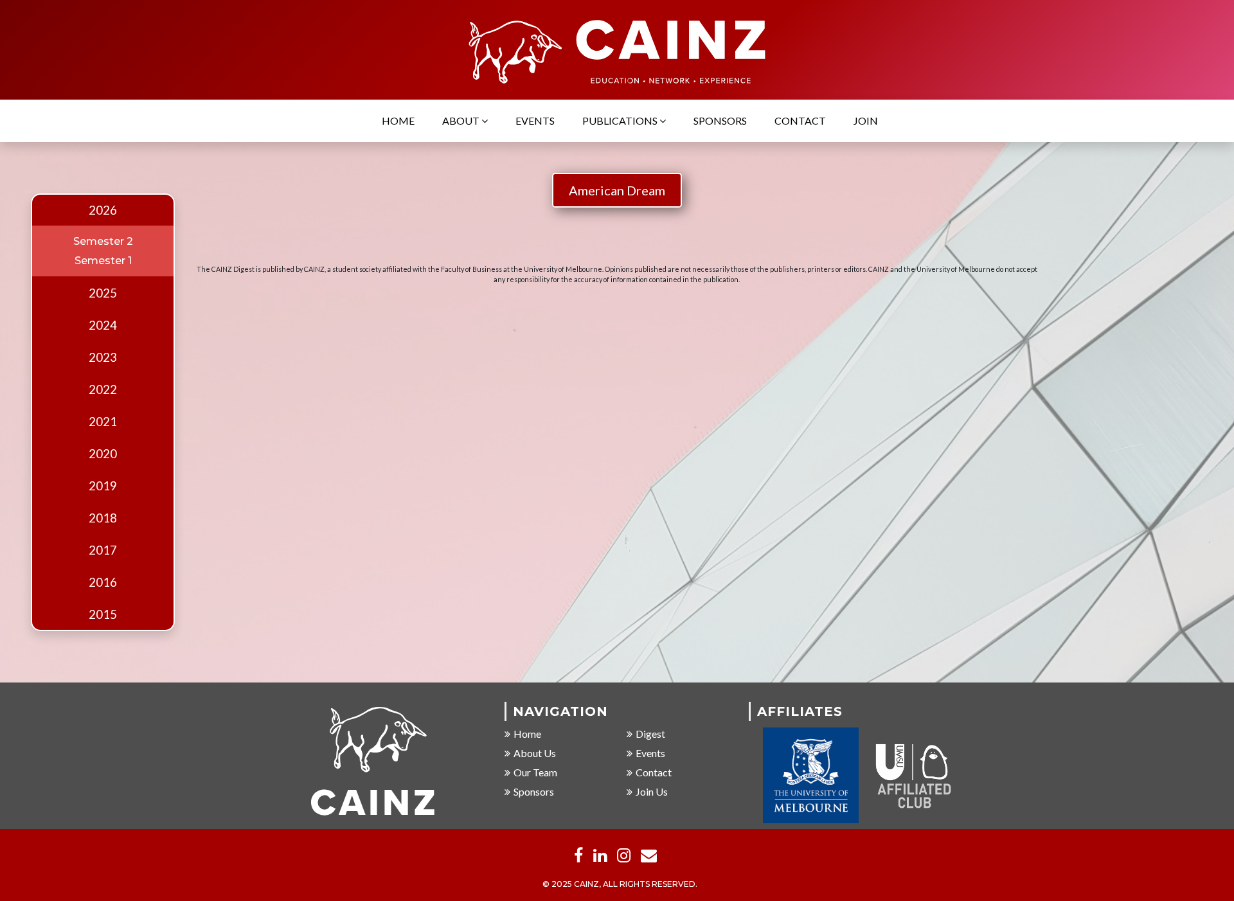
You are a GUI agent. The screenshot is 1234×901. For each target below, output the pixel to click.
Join (866, 120)
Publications (620, 120)
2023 (103, 357)
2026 (103, 210)
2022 (103, 389)
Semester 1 (103, 260)
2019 (103, 486)
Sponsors (720, 120)
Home (398, 120)
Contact (800, 120)
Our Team (535, 772)
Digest (650, 733)
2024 (103, 325)
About (461, 120)
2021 (103, 422)
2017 (103, 550)
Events (535, 120)
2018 (103, 518)
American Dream (617, 190)
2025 (103, 293)
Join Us (652, 791)
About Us (535, 753)
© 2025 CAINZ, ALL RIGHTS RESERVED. (619, 884)
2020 (103, 454)
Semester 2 (103, 241)
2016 (103, 582)
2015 (103, 614)
